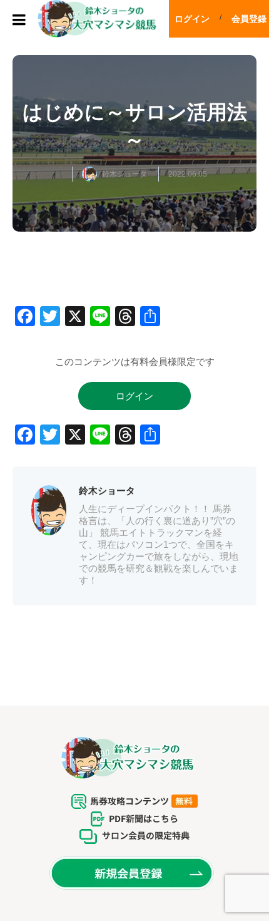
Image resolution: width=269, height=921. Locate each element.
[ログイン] (134, 406)
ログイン (192, 19)
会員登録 (248, 19)
